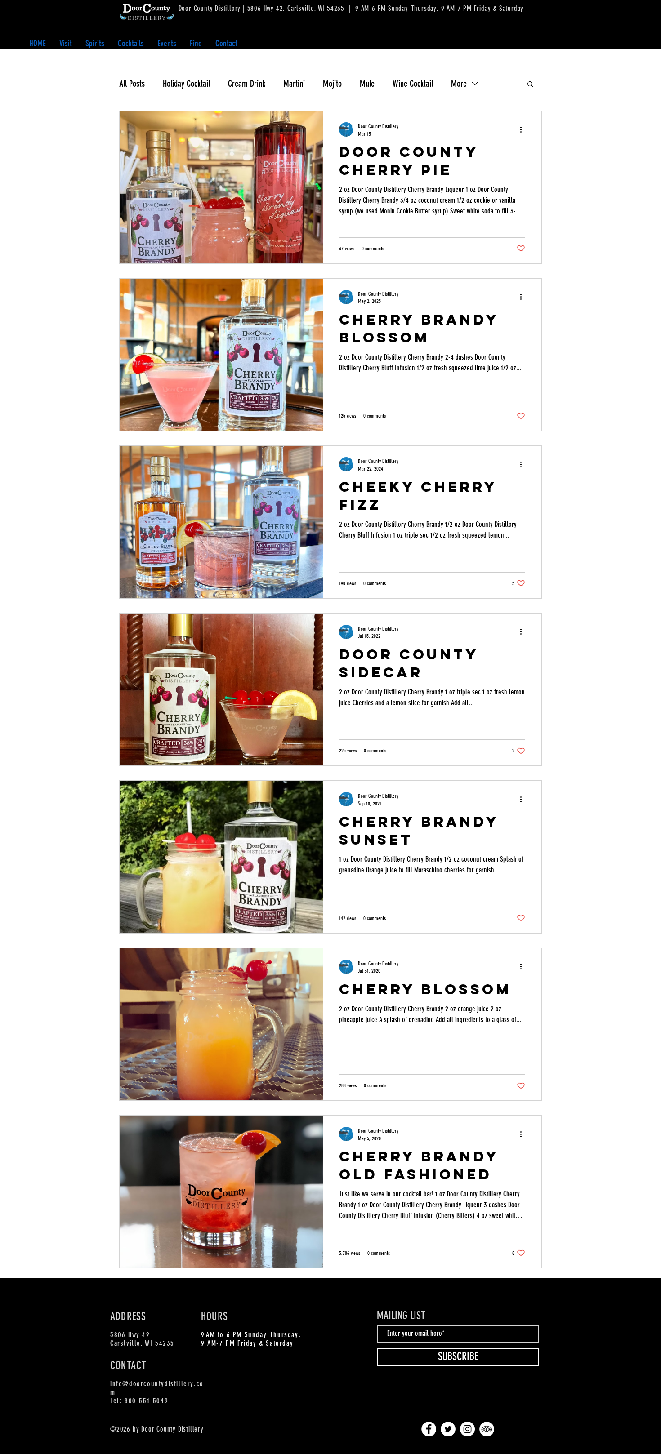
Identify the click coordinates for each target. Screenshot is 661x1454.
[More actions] (523, 129)
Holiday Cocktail (186, 83)
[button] (95, 43)
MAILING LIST (401, 1315)
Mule (367, 83)
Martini (294, 83)
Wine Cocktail (413, 83)
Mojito (332, 83)
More (459, 83)
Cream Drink (246, 83)
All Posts (132, 83)
